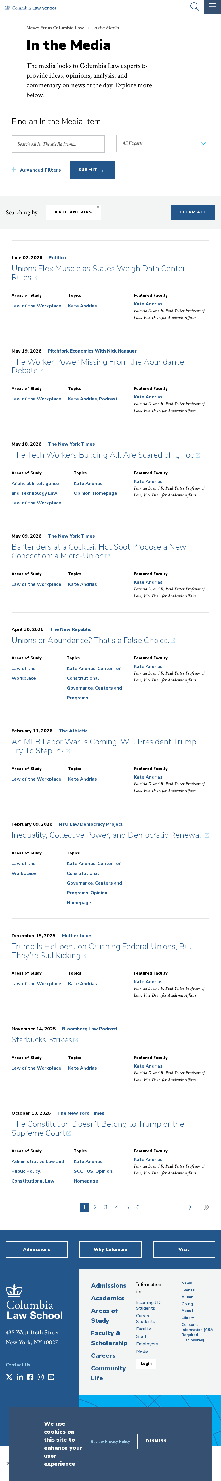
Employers (147, 1344)
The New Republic (70, 629)
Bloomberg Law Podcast (89, 1029)
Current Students (145, 1319)
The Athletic (73, 731)
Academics (107, 1298)
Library (188, 1317)
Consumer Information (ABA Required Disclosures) (197, 1332)
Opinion (82, 493)
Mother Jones (77, 936)
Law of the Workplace (36, 306)
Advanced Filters (40, 170)
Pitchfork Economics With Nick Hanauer (92, 351)
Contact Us (18, 1365)
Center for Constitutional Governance (94, 678)
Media (142, 1351)
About (187, 1311)
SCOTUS (83, 1171)
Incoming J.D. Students (148, 1305)
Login (146, 1363)
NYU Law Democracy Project (91, 824)
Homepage (105, 493)
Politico (57, 258)
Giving (187, 1304)
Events (188, 1290)
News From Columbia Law (55, 28)
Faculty (143, 1329)
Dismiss (156, 1441)
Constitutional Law (33, 1181)
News (187, 1283)
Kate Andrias (73, 212)
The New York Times (71, 444)
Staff (141, 1336)
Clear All (193, 212)
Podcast (108, 399)
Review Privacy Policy (110, 1441)
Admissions (108, 1285)
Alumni (188, 1297)
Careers (103, 1355)
